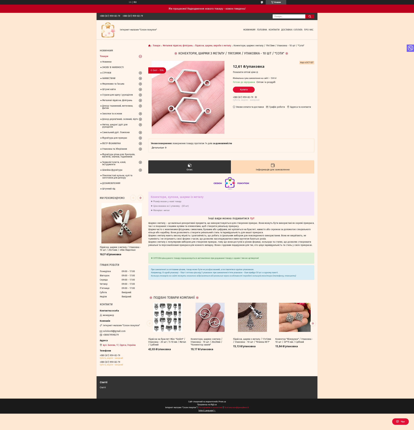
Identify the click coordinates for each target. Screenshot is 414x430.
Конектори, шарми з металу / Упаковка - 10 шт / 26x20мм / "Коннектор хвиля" (206, 342)
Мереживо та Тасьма (113, 83)
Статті (103, 387)
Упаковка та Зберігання (114, 149)
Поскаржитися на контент (210, 407)
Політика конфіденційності (236, 407)
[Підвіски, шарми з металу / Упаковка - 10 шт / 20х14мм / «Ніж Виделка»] (121, 223)
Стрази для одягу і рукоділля (117, 94)
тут (252, 218)
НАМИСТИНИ (108, 78)
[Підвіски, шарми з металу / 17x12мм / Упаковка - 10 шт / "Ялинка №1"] (252, 317)
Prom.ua (222, 402)
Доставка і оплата (291, 29)
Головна (262, 29)
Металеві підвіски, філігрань (178, 46)
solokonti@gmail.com (114, 331)
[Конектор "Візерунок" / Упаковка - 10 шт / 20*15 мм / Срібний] (294, 317)
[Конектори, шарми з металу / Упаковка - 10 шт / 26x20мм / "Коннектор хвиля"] (210, 317)
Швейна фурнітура (112, 170)
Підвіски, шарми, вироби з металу (213, 46)
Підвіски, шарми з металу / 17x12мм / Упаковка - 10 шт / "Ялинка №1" (252, 340)
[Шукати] (309, 16)
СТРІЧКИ (106, 72)
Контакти (274, 29)
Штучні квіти (109, 89)
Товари (156, 46)
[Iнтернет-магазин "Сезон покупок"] (108, 29)
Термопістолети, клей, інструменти (114, 163)
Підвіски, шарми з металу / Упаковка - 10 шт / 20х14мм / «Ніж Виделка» (120, 249)
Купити (244, 89)
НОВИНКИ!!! (249, 29)
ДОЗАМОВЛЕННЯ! (111, 183)
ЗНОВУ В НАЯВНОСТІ (113, 67)
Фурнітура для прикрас (114, 138)
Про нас (308, 29)
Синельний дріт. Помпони (116, 132)
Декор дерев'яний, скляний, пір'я (120, 119)
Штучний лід (108, 188)
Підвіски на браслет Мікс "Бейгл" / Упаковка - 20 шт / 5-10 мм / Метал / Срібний (167, 342)
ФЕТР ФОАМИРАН (111, 143)
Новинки (106, 61)
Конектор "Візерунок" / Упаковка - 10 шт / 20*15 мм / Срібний (294, 340)
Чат (403, 421)
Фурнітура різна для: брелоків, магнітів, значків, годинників (118, 155)
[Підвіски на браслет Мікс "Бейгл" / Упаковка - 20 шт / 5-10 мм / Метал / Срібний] (167, 317)
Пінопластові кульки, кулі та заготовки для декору (117, 176)
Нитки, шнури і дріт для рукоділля (114, 125)
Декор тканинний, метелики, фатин (117, 106)
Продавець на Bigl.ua (207, 404)
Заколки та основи (112, 113)
